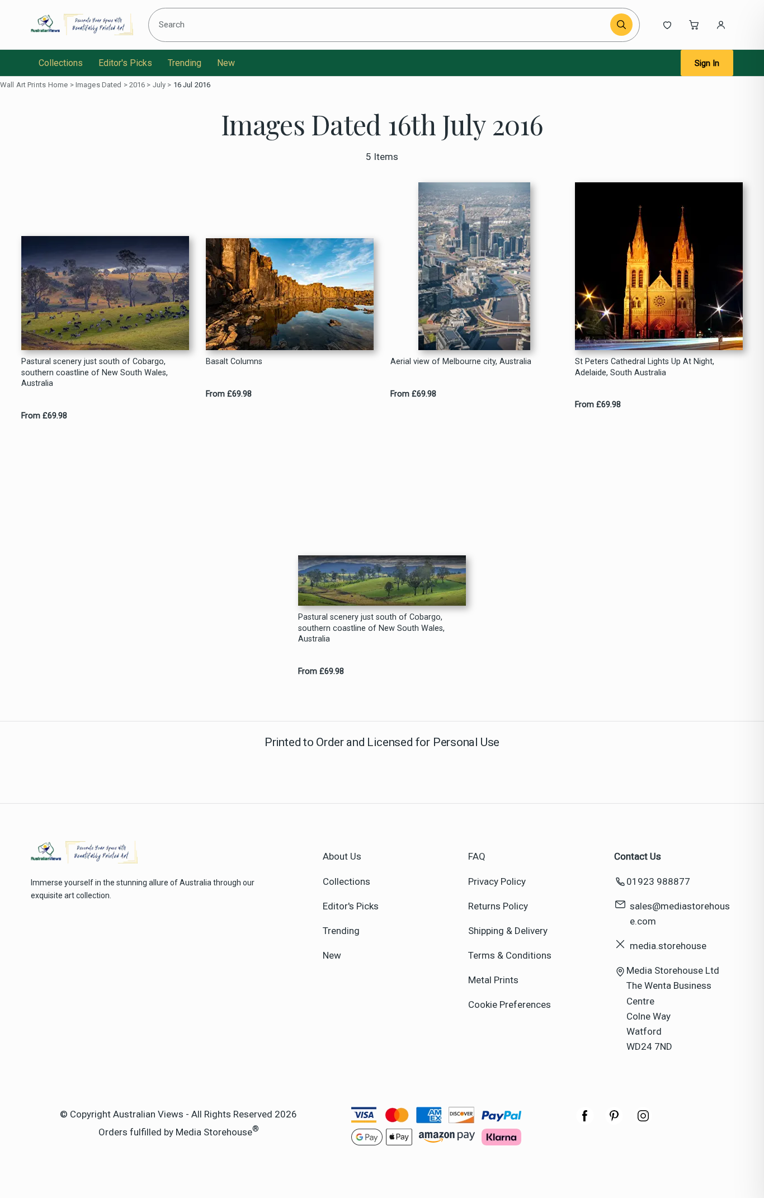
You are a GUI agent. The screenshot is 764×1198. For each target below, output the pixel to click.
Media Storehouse (214, 1131)
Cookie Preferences (509, 1004)
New (226, 63)
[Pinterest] (614, 1121)
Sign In (707, 63)
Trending (184, 63)
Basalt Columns (234, 361)
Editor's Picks (125, 63)
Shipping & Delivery (508, 930)
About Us (342, 856)
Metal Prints (493, 979)
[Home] (82, 24)
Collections (61, 63)
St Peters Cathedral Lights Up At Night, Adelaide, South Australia (644, 367)
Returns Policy (498, 906)
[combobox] (381, 25)
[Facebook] (585, 1121)
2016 (137, 85)
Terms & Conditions (509, 955)
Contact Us (637, 856)
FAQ (476, 856)
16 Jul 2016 (191, 85)
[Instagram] (643, 1121)
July (159, 85)
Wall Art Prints (23, 85)
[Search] (621, 24)
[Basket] (694, 24)
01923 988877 (658, 881)
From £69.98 (44, 416)
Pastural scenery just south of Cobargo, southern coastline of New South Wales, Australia (94, 372)
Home (58, 85)
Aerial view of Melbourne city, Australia (460, 361)
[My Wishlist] (667, 24)
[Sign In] (721, 24)
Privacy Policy (497, 881)
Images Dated (99, 85)
